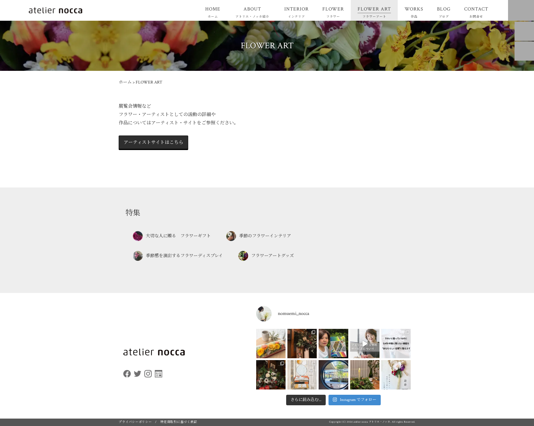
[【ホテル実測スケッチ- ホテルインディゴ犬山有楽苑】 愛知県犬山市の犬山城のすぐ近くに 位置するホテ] (302, 374)
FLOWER (333, 12)
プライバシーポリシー (135, 422)
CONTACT (476, 12)
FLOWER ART (374, 12)
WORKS (414, 12)
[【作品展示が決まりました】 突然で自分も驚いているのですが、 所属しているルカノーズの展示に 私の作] (333, 343)
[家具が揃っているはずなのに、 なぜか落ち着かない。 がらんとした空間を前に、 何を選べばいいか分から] (396, 343)
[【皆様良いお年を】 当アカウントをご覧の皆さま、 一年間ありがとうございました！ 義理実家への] (333, 374)
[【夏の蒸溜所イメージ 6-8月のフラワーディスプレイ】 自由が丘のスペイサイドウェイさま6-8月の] (302, 343)
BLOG (444, 12)
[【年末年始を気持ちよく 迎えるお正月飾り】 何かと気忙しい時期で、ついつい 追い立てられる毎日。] (396, 374)
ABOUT (252, 12)
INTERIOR (296, 12)
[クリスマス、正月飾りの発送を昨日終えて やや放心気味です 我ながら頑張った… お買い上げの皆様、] (364, 374)
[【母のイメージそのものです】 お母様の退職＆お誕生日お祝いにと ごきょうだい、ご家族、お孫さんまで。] (271, 343)
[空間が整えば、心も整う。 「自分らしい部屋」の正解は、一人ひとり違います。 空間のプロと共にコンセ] (364, 343)
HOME (212, 12)
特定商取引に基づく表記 (178, 422)
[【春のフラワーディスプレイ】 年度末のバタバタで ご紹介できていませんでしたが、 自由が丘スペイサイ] (271, 374)
